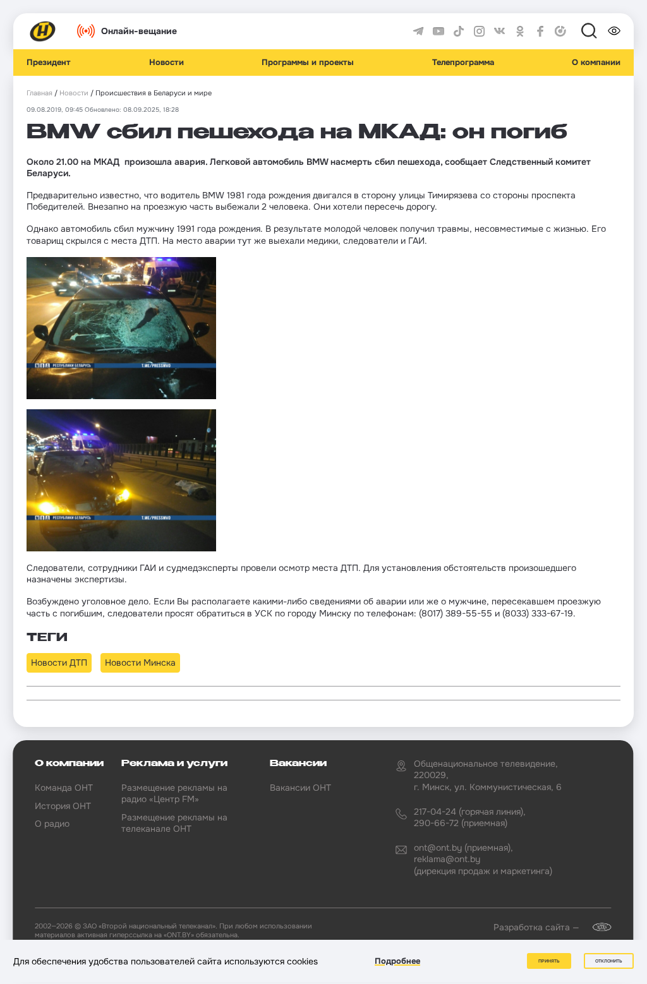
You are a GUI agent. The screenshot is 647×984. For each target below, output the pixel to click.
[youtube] (438, 31)
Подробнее (397, 961)
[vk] (499, 31)
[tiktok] (458, 31)
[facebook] (540, 31)
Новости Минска (140, 662)
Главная (39, 93)
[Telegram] (418, 31)
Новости (166, 62)
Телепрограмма (463, 62)
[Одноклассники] (520, 31)
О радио (52, 823)
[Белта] (596, 927)
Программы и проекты (308, 62)
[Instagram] (479, 31)
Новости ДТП (59, 662)
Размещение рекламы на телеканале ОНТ (174, 823)
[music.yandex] (560, 31)
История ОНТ (63, 806)
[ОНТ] (43, 31)
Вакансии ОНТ (300, 787)
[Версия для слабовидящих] (614, 31)
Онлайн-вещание (139, 31)
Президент (49, 62)
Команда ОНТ (64, 787)
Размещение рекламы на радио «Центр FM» (174, 793)
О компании (596, 62)
